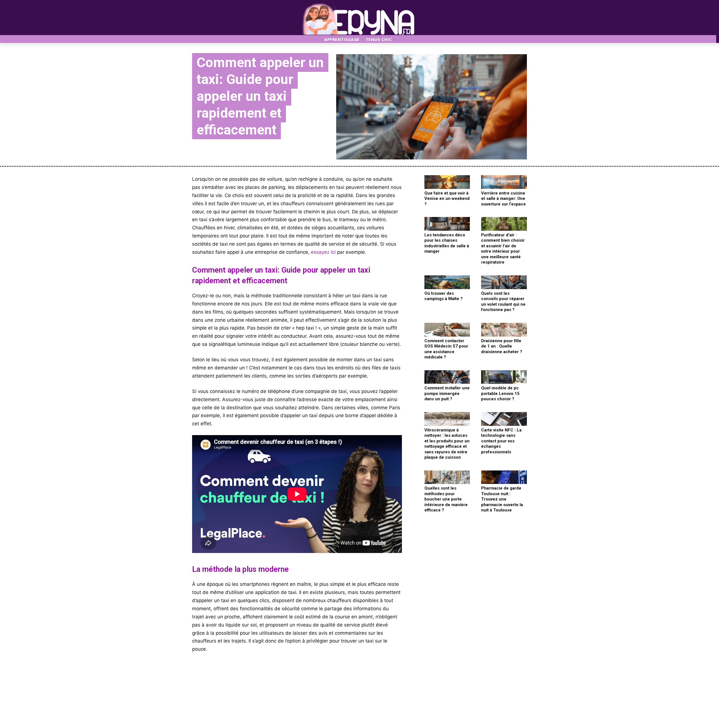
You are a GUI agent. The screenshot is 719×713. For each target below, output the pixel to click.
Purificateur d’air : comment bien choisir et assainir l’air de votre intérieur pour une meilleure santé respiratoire (503, 248)
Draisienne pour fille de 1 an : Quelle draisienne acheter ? (501, 346)
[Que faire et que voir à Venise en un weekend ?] (447, 182)
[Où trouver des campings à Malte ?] (447, 282)
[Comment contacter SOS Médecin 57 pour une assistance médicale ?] (447, 330)
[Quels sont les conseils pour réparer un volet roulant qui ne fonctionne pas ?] (504, 282)
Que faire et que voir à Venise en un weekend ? (447, 199)
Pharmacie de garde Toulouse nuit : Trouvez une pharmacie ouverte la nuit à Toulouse (502, 499)
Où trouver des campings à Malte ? (443, 296)
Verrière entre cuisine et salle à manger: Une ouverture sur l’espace (503, 199)
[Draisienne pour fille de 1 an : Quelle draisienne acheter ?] (504, 330)
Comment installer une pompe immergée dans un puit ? (447, 393)
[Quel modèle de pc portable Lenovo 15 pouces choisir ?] (504, 377)
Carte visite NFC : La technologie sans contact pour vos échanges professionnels (501, 441)
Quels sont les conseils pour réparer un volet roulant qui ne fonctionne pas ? (503, 301)
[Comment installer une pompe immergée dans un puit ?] (447, 377)
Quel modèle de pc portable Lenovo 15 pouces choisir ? (500, 393)
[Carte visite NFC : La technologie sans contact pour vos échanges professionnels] (504, 419)
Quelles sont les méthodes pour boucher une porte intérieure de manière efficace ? (446, 499)
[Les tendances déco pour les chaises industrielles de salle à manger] (447, 224)
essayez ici (323, 252)
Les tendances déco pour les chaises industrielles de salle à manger (446, 243)
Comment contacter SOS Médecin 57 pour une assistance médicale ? (446, 349)
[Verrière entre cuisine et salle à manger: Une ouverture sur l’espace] (504, 182)
